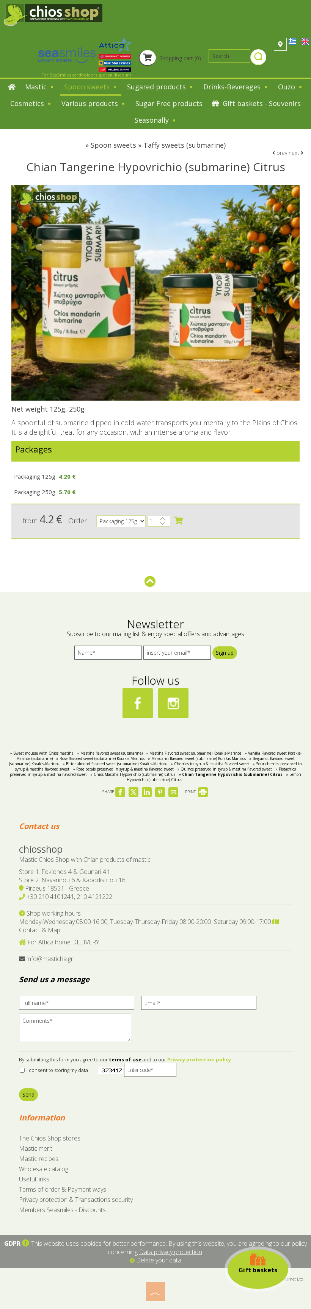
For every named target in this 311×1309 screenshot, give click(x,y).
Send (28, 1094)
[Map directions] (280, 44)
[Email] (201, 1005)
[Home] (11, 87)
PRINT (191, 791)
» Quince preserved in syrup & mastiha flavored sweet (224, 769)
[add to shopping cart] (178, 520)
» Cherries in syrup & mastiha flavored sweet (210, 763)
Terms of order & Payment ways (62, 1189)
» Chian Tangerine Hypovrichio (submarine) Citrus (231, 774)
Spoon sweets (88, 86)
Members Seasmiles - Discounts (62, 1210)
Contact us (39, 826)
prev (281, 152)
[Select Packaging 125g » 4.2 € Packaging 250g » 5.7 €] (121, 523)
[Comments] (77, 1031)
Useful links (34, 1179)
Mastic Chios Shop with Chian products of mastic (85, 859)
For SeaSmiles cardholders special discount (86, 75)
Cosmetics (28, 103)
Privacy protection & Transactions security (76, 1199)
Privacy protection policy (199, 1059)
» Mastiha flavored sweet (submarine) (110, 753)
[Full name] (79, 1005)
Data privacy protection (170, 1252)
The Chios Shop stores (49, 1138)
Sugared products (157, 86)
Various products (90, 103)
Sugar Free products (169, 103)
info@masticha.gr (50, 959)
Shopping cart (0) (179, 58)
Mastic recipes (38, 1159)
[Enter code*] (150, 1072)
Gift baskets (258, 1270)
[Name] (108, 654)
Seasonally (153, 120)
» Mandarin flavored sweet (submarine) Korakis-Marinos (197, 758)
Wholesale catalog (43, 1169)
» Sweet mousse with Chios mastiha (42, 753)
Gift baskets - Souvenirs (261, 103)
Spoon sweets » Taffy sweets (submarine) (158, 145)
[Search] (258, 58)
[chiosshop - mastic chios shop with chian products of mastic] (53, 14)
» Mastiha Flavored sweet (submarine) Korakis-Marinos (193, 753)
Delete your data (158, 1260)
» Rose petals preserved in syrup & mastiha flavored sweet (123, 769)
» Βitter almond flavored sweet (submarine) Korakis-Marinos (115, 763)
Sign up (225, 652)
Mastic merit (35, 1148)
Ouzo (287, 86)
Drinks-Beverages (232, 86)
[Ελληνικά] (293, 40)
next (295, 152)
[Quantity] (159, 523)
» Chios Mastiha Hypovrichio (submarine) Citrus (132, 774)
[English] (305, 40)
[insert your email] (177, 654)
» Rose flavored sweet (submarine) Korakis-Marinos (100, 758)
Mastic (37, 86)
